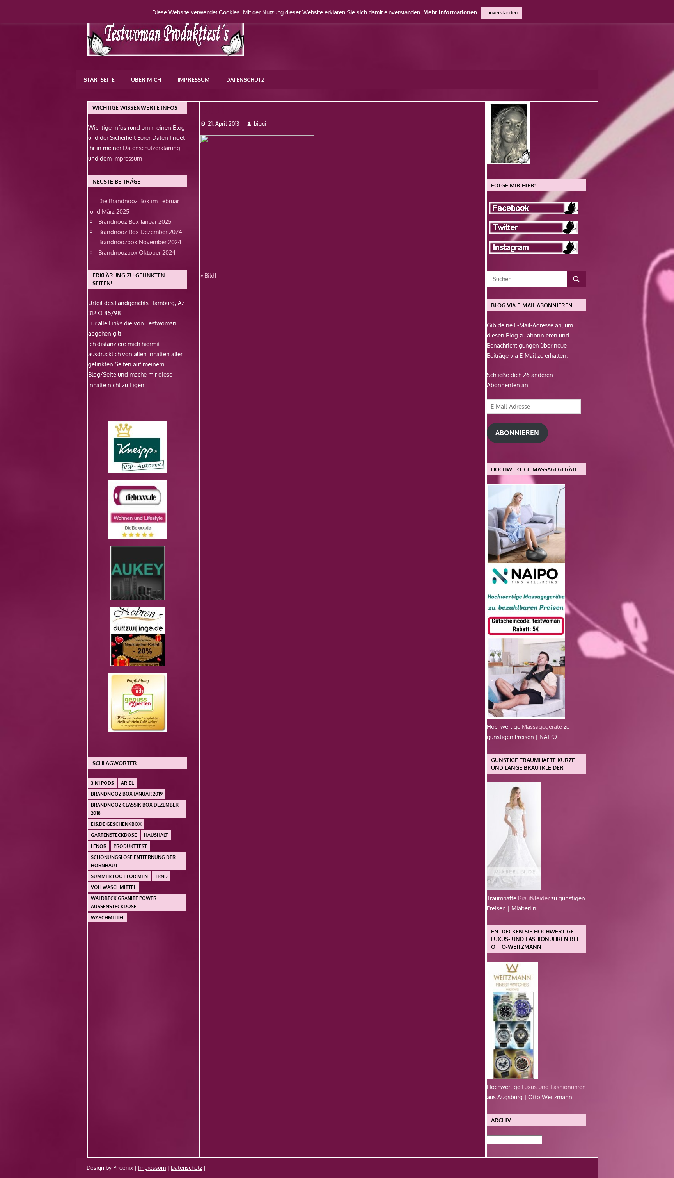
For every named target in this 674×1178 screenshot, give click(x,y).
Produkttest (130, 846)
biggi (260, 123)
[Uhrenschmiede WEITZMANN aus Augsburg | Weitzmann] (512, 1076)
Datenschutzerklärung (151, 148)
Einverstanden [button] (501, 13)
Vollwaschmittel (113, 887)
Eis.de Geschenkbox (116, 824)
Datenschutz (245, 79)
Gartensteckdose (114, 835)
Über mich (146, 79)
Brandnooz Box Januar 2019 (127, 794)
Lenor (98, 846)
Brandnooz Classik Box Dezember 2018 (135, 809)
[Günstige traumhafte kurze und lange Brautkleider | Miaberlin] (514, 887)
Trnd (161, 876)
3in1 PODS (102, 783)
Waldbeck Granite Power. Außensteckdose (124, 902)
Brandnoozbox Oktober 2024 (137, 252)
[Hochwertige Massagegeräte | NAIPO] (526, 716)
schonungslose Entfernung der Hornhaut (133, 861)
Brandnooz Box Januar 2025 (135, 221)
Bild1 (210, 275)
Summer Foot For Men (119, 876)
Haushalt (156, 835)
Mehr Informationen (450, 12)
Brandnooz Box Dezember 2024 (140, 232)
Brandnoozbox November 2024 (139, 242)
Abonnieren (517, 432)
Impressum (193, 79)
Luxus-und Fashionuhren (554, 1087)
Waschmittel (107, 918)
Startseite (99, 79)
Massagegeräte (543, 726)
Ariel (127, 783)
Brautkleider (534, 898)
